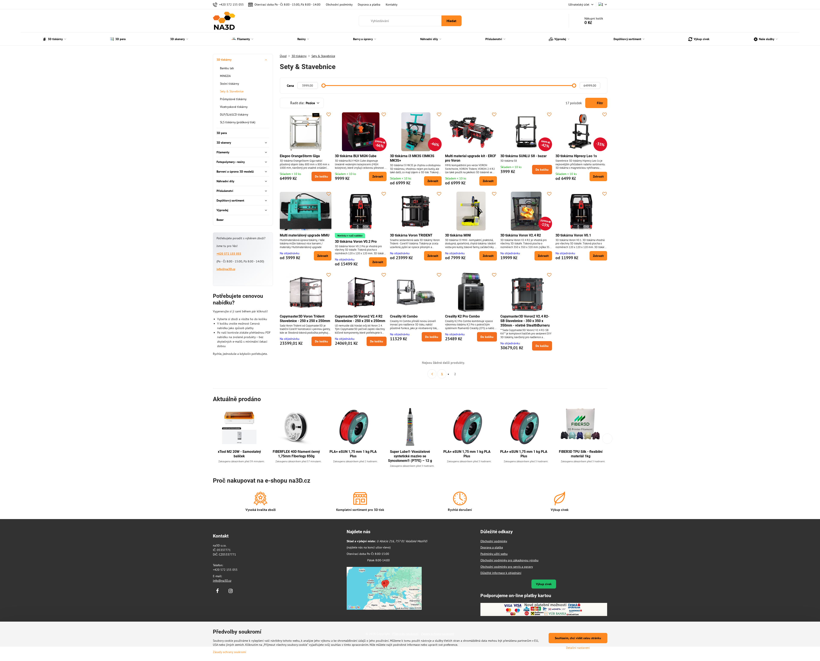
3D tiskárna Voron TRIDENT (411, 235)
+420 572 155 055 (229, 254)
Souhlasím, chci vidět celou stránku (578, 638)
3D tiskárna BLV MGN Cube (355, 156)
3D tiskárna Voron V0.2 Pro (356, 241)
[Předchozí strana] (431, 373)
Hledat (451, 21)
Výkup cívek (544, 584)
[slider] (323, 85)
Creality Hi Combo (404, 316)
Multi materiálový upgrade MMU (305, 235)
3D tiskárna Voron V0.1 (573, 235)
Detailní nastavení (578, 648)
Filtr (599, 103)
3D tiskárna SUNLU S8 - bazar (523, 156)
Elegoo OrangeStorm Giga (300, 156)
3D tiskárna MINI (458, 235)
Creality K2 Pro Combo (462, 316)
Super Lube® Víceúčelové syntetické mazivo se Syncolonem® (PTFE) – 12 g (410, 456)
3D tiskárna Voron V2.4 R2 (520, 235)
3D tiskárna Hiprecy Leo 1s (576, 156)
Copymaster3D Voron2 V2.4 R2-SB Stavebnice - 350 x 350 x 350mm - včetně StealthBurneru (525, 320)
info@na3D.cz (226, 269)
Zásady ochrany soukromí (229, 652)
